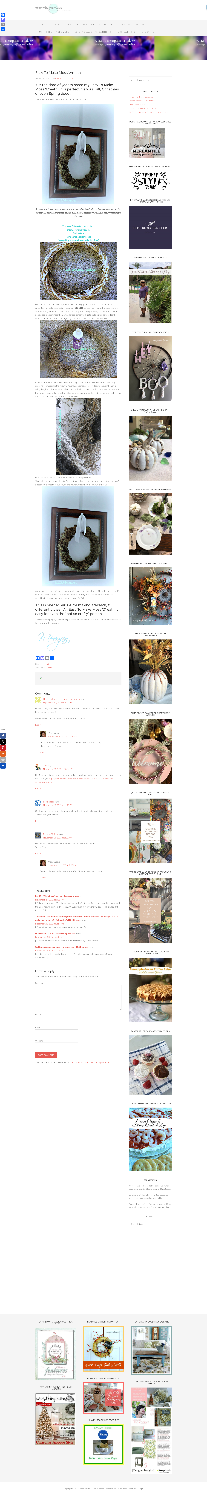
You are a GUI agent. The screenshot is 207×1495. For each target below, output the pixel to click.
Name (38, 1014)
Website (39, 1040)
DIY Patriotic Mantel (137, 104)
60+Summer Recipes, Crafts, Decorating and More (149, 112)
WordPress (132, 1488)
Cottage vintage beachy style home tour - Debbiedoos (61, 947)
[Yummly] (3, 754)
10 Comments (70, 78)
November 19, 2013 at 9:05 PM (62, 865)
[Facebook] (2, 14)
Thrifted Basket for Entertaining (141, 100)
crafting (49, 664)
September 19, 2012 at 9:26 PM (57, 702)
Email (38, 1027)
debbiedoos (48, 801)
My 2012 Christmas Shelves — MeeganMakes (57, 896)
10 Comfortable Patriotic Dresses (142, 108)
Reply (38, 724)
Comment (40, 983)
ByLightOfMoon (50, 834)
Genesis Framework (105, 1488)
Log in (141, 1488)
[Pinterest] (3, 748)
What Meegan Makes (54, 11)
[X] (3, 742)
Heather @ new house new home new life (61, 699)
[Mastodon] (2, 19)
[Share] (2, 29)
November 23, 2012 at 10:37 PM (58, 769)
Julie (45, 765)
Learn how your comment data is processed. (91, 1062)
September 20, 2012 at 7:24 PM (62, 736)
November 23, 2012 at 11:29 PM (58, 805)
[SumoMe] (3, 766)
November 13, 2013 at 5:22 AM (57, 837)
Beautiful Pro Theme (87, 1488)
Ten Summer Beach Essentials (141, 97)
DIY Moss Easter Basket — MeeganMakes (55, 933)
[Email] (2, 24)
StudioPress (122, 1488)
